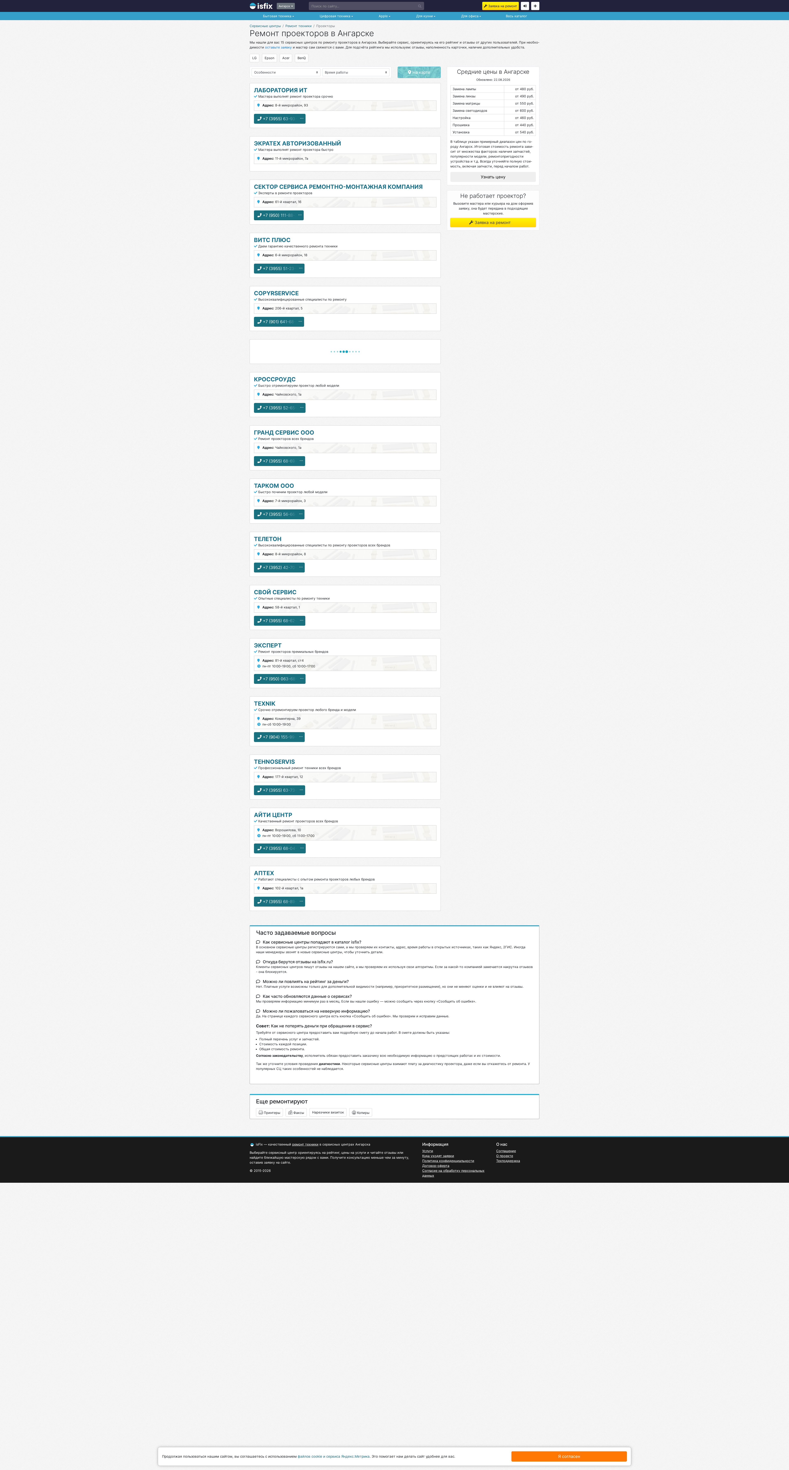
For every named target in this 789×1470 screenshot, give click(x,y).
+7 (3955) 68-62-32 (282, 620)
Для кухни (424, 16)
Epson (269, 58)
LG (254, 58)
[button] (366, 6)
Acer (286, 58)
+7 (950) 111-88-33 (281, 215)
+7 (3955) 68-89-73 (282, 901)
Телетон (267, 538)
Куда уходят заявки (438, 1156)
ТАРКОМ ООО (274, 485)
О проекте (504, 1156)
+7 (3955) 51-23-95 (281, 268)
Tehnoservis (274, 761)
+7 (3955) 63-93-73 (282, 118)
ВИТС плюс (272, 240)
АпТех (264, 873)
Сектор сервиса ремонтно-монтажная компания (338, 186)
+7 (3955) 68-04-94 (282, 848)
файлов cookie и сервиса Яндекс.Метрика (334, 1456)
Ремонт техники (298, 26)
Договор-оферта (435, 1166)
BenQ (302, 58)
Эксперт (268, 645)
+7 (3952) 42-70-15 (281, 567)
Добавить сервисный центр (535, 6)
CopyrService (276, 293)
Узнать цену (493, 176)
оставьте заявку (278, 47)
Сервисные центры (265, 26)
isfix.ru (261, 6)
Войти (525, 6)
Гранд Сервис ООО (284, 432)
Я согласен (569, 1456)
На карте (420, 72)
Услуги (427, 1151)
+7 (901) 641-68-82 (281, 321)
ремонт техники (305, 1144)
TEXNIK (264, 703)
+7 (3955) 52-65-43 (282, 407)
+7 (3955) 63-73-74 (282, 790)
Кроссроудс (275, 379)
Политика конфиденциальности (448, 1161)
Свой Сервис (275, 592)
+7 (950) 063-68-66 (282, 678)
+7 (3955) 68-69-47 (282, 461)
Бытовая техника (276, 16)
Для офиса (469, 16)
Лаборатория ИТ (280, 90)
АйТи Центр (273, 814)
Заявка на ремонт (502, 6)
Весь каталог (516, 16)
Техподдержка (508, 1161)
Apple (383, 16)
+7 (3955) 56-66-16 (281, 514)
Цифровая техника (334, 16)
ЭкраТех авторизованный (297, 143)
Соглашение (506, 1151)
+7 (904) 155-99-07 (281, 737)
